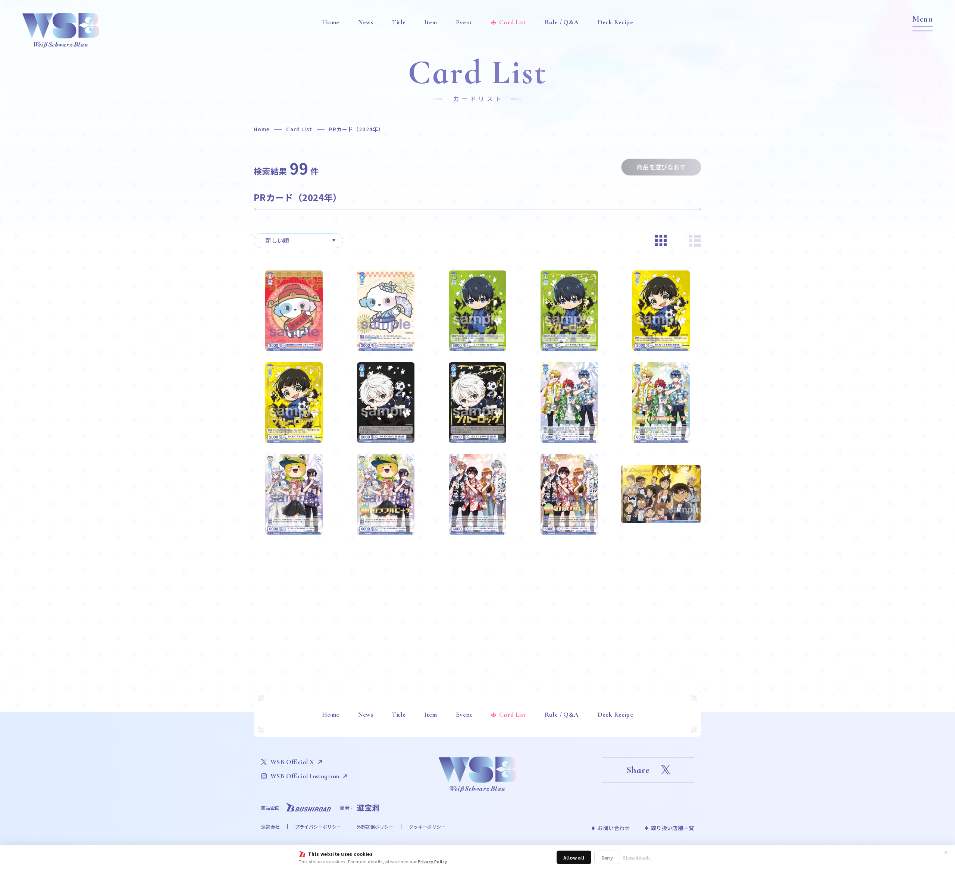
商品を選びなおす (661, 166)
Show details (637, 857)
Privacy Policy (432, 861)
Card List (299, 129)
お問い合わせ (614, 827)
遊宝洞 (368, 807)
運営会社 (270, 826)
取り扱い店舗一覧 (672, 827)
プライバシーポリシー (318, 826)
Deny (607, 857)
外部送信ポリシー (375, 826)
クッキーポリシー (427, 826)
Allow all (574, 857)
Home (262, 129)
